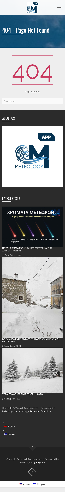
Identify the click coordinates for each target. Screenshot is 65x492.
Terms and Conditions (40, 411)
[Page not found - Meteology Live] (32, 7)
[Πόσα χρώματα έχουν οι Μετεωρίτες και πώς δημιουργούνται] (32, 227)
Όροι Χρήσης (21, 411)
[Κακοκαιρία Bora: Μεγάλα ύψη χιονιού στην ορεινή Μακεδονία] (32, 297)
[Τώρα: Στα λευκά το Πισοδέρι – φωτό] (32, 370)
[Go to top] (32, 447)
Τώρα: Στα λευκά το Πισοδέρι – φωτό (22, 394)
